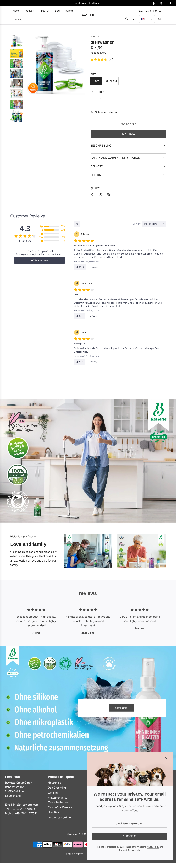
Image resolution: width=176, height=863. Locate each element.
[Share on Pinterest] (109, 195)
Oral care (121, 707)
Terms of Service (126, 850)
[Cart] (159, 19)
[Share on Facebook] (92, 195)
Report (94, 267)
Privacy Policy (153, 847)
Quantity (97, 92)
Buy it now (128, 133)
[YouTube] (169, 3)
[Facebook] (154, 3)
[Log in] (134, 19)
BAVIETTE (88, 15)
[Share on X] (100, 195)
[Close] (166, 758)
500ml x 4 (110, 81)
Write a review (39, 260)
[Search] (127, 19)
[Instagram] (161, 3)
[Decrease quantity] (94, 99)
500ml (96, 81)
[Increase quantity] (107, 99)
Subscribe (129, 836)
